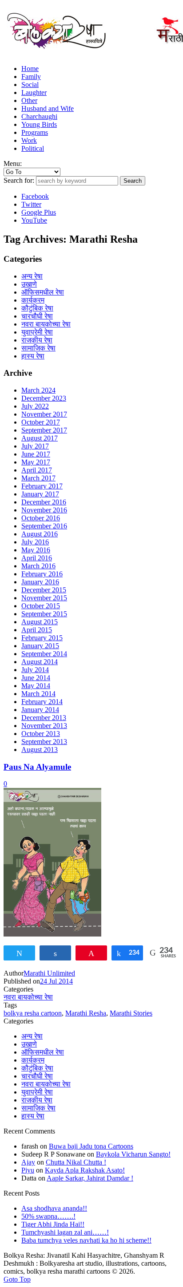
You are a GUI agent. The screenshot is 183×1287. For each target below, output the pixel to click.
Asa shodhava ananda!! (54, 1208)
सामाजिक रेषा (38, 348)
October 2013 (40, 733)
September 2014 (44, 653)
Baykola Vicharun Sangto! (133, 1154)
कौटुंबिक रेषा (37, 308)
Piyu (27, 1170)
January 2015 (40, 645)
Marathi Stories (131, 1013)
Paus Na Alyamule (37, 766)
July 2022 (35, 406)
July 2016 (35, 542)
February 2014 (42, 701)
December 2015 (43, 590)
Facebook (35, 196)
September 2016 (44, 526)
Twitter (31, 204)
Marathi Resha (85, 1013)
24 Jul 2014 (56, 981)
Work (29, 140)
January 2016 (40, 582)
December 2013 (43, 717)
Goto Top (17, 1279)
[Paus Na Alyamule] (52, 934)
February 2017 (42, 486)
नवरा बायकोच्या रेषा (46, 324)
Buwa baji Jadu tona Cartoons (91, 1146)
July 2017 (35, 446)
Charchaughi (39, 116)
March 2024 (38, 390)
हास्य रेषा (32, 356)
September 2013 (44, 741)
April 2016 (36, 558)
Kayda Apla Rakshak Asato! (85, 1170)
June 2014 (35, 677)
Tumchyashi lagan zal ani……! (65, 1232)
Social (30, 84)
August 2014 (39, 661)
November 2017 (44, 414)
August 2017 (39, 438)
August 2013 (39, 749)
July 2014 (35, 669)
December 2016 (43, 502)
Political (32, 148)
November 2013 (44, 725)
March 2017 (38, 478)
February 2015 (42, 638)
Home (30, 68)
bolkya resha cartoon (33, 1013)
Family (31, 76)
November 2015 (44, 598)
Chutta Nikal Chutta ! (76, 1162)
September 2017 (44, 430)
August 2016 (39, 534)
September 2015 (44, 614)
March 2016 (38, 566)
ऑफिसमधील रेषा (42, 292)
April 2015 (36, 630)
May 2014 (35, 685)
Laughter (34, 92)
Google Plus (38, 212)
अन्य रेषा (32, 276)
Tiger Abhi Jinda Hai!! (52, 1224)
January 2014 (40, 709)
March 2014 (38, 693)
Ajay (28, 1162)
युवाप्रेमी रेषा (37, 332)
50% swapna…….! (48, 1216)
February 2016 (42, 574)
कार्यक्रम (32, 300)
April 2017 (36, 470)
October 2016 (40, 518)
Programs (34, 132)
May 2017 (35, 462)
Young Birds (39, 124)
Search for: (19, 180)
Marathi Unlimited (49, 973)
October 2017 (40, 422)
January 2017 (40, 494)
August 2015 (39, 622)
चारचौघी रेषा (37, 316)
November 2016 (44, 510)
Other (29, 100)
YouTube (34, 220)
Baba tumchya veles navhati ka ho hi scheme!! (86, 1240)
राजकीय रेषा (36, 340)
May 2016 (35, 550)
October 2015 (40, 606)
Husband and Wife (47, 108)
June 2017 (35, 454)
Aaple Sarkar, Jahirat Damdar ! (90, 1178)
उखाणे (29, 284)
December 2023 (43, 398)
